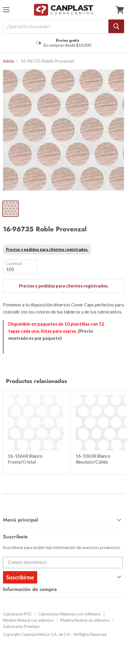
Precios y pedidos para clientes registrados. (47, 249)
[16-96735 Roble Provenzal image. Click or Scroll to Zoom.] (63, 132)
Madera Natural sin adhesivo (85, 620)
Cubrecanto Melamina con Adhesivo (69, 614)
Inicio (8, 61)
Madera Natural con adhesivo (28, 620)
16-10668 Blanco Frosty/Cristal (25, 458)
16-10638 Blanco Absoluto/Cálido (93, 458)
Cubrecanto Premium (21, 626)
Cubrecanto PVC (17, 614)
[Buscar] (116, 26)
